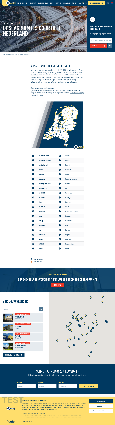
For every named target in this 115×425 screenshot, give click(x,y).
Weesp (76, 90)
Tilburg (57, 90)
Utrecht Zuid (62, 90)
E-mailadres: (62, 383)
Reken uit (56, 285)
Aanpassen (100, 406)
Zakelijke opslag (43, 3)
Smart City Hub (34, 75)
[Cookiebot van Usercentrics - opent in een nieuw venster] (11, 421)
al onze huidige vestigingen (77, 93)
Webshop (74, 3)
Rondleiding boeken (97, 3)
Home (4, 54)
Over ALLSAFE (66, 3)
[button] (74, 312)
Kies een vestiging (22, 3)
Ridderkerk (39, 90)
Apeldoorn (51, 90)
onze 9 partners (31, 403)
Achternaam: (41, 383)
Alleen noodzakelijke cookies (100, 411)
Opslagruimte (32, 3)
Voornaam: (19, 383)
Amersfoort (46, 90)
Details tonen (26, 421)
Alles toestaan (101, 401)
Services (58, 3)
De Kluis (52, 3)
